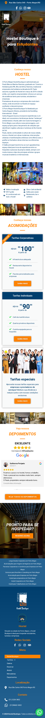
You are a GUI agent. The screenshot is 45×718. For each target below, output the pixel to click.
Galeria (9, 663)
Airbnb (9, 670)
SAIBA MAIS (22, 283)
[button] (41, 19)
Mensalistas (11, 674)
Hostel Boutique (12, 656)
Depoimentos (12, 677)
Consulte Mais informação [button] (12, 483)
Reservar (10, 667)
